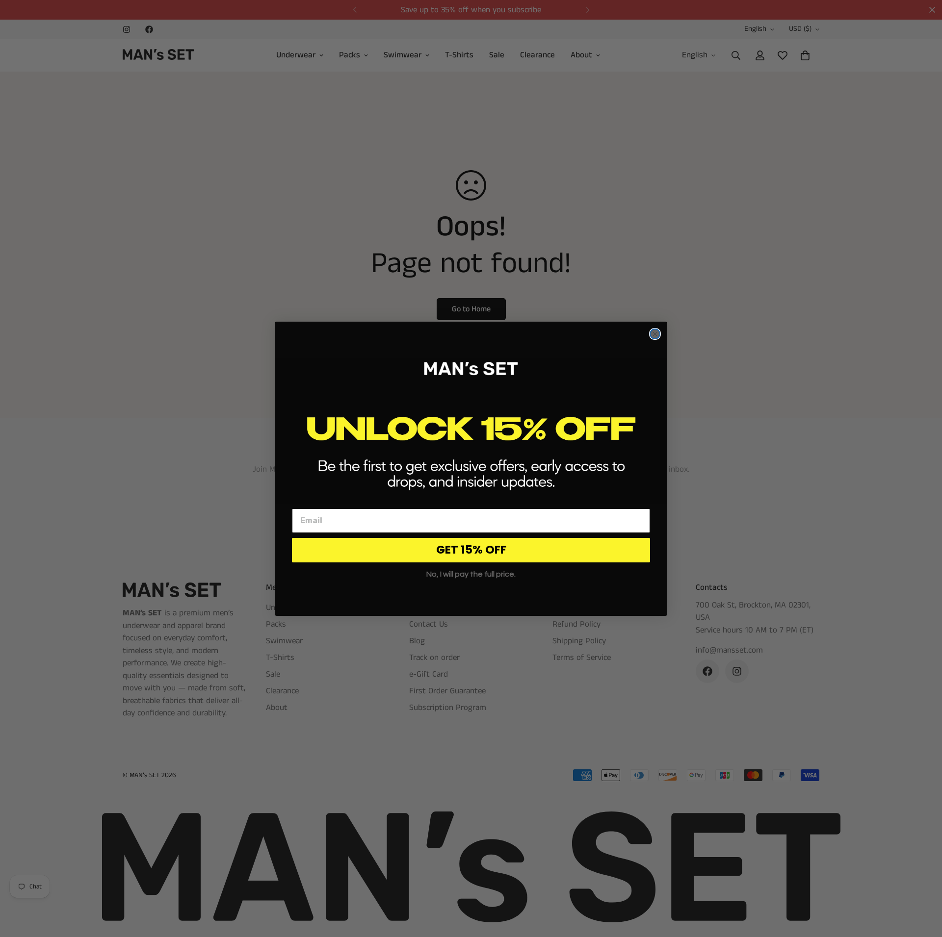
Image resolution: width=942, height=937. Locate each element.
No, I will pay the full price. (471, 574)
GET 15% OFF (471, 549)
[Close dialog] (655, 334)
